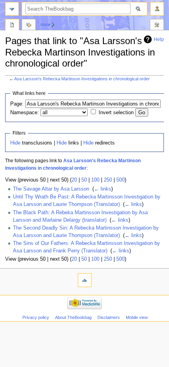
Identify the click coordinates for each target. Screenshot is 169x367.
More (45, 24)
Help (159, 39)
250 (108, 180)
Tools (156, 25)
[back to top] (85, 280)
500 (120, 180)
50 (84, 180)
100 (95, 180)
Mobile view (137, 317)
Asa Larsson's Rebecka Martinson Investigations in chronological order (82, 78)
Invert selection (116, 112)
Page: (17, 104)
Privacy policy (35, 317)
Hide (15, 143)
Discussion (28, 25)
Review (12, 25)
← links (102, 189)
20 (74, 180)
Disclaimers (108, 317)
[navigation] (12, 9)
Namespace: (24, 112)
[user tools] (157, 9)
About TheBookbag (73, 317)
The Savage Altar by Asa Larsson (51, 189)
